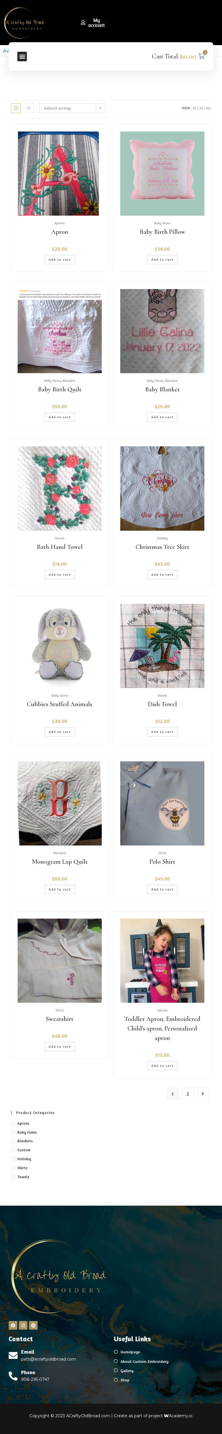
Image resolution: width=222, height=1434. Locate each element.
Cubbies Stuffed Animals (59, 704)
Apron (59, 232)
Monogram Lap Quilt (60, 861)
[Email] (13, 1355)
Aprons (59, 223)
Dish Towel (162, 704)
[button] (22, 56)
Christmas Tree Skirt (162, 547)
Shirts (162, 853)
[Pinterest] (33, 1325)
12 (194, 108)
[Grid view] (16, 108)
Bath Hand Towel (60, 547)
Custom (23, 1150)
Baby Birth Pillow (162, 232)
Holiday (162, 538)
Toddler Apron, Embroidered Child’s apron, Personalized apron (162, 1028)
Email (27, 1351)
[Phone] (13, 1376)
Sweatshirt (59, 1019)
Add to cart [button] (60, 259)
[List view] (29, 108)
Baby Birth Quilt (60, 389)
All (208, 108)
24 (201, 108)
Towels (59, 538)
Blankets (68, 380)
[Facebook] (13, 1325)
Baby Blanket (162, 389)
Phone (28, 1372)
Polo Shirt (162, 861)
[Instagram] (23, 1325)
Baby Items (162, 223)
